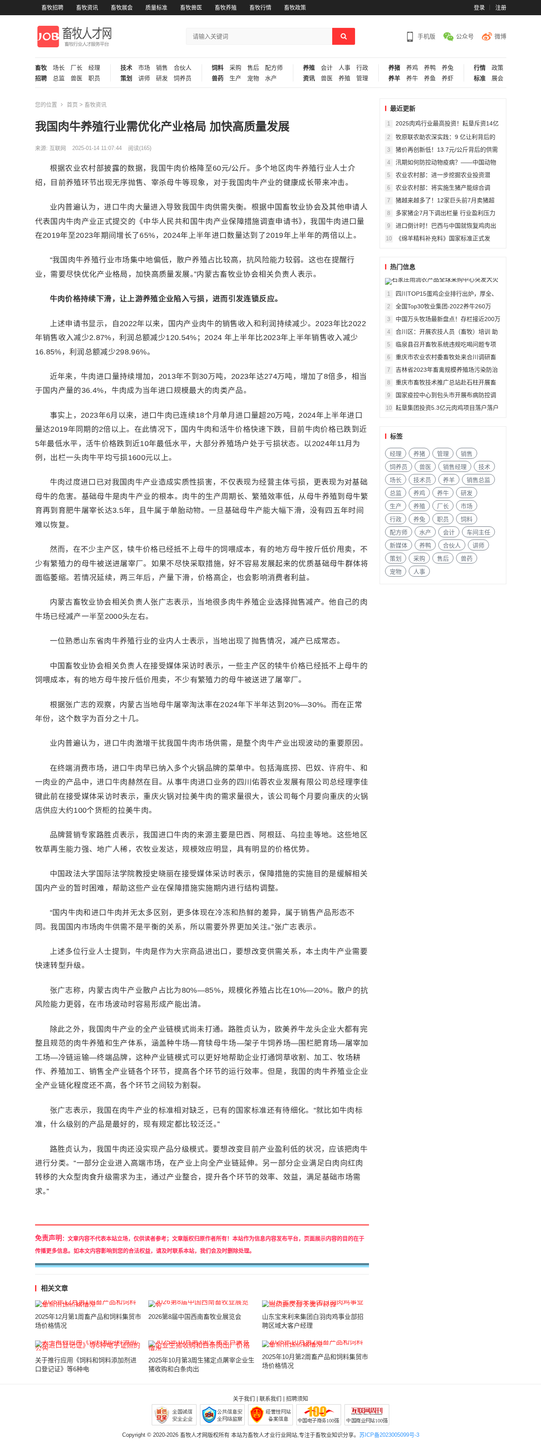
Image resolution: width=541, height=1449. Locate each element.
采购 (235, 68)
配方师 (274, 68)
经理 (94, 68)
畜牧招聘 (52, 7)
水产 (271, 78)
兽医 (76, 78)
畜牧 (41, 68)
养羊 (394, 78)
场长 (59, 68)
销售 (162, 68)
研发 (162, 78)
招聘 (41, 78)
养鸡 (412, 68)
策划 (126, 78)
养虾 (448, 78)
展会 (497, 78)
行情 (480, 68)
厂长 (76, 68)
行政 (362, 68)
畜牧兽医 (191, 7)
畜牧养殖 (226, 7)
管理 (362, 78)
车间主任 (478, 532)
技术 (126, 68)
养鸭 (430, 68)
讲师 (144, 78)
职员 (94, 78)
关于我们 (244, 1398)
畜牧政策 (295, 7)
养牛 (412, 78)
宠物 (253, 78)
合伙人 (182, 68)
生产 (235, 78)
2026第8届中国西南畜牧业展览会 (194, 1316)
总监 (59, 78)
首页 (72, 104)
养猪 (394, 68)
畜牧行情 (260, 7)
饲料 (218, 68)
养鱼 (430, 78)
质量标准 (156, 7)
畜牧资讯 (87, 7)
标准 (480, 78)
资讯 (309, 78)
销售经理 (455, 466)
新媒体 (398, 545)
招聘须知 (297, 1398)
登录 (479, 7)
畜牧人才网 (194, 1435)
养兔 (448, 68)
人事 (344, 68)
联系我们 (270, 1398)
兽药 (218, 78)
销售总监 (478, 480)
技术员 (422, 480)
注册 (500, 7)
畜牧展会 (122, 7)
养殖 (309, 68)
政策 (497, 68)
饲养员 (182, 78)
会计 (327, 68)
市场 (144, 68)
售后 (253, 68)
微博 (500, 36)
